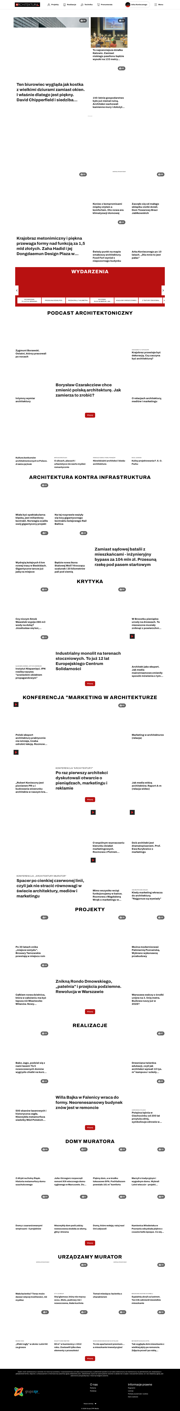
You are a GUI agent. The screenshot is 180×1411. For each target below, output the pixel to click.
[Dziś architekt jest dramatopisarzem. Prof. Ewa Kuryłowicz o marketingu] (148, 825)
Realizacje (90, 1025)
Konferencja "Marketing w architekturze (90, 697)
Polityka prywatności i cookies (138, 1394)
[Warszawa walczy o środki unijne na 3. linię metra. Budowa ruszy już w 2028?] (148, 977)
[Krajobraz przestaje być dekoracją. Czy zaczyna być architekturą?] (148, 333)
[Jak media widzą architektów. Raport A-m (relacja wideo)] (148, 765)
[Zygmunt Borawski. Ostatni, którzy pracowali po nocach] (32, 333)
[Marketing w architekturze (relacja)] (148, 717)
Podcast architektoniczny (90, 313)
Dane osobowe (133, 1397)
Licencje (130, 1391)
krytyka (90, 581)
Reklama (93, 1388)
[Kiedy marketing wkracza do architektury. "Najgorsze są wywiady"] (148, 873)
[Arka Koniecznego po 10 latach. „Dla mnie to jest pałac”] (148, 234)
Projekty (90, 909)
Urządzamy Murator (90, 1256)
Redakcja (93, 1391)
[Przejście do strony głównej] (27, 4)
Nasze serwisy (89, 1404)
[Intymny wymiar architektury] (32, 380)
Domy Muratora (90, 1141)
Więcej (90, 415)
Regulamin (131, 1388)
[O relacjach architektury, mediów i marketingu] (148, 380)
